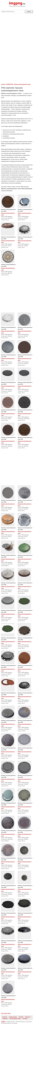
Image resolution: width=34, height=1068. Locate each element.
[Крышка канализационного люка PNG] (7, 201)
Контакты (25, 1018)
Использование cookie (15, 1018)
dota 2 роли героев (5, 1013)
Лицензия (5, 1018)
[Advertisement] (17, 33)
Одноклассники (13, 1017)
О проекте (4, 1017)
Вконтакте (27, 1017)
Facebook (21, 1017)
